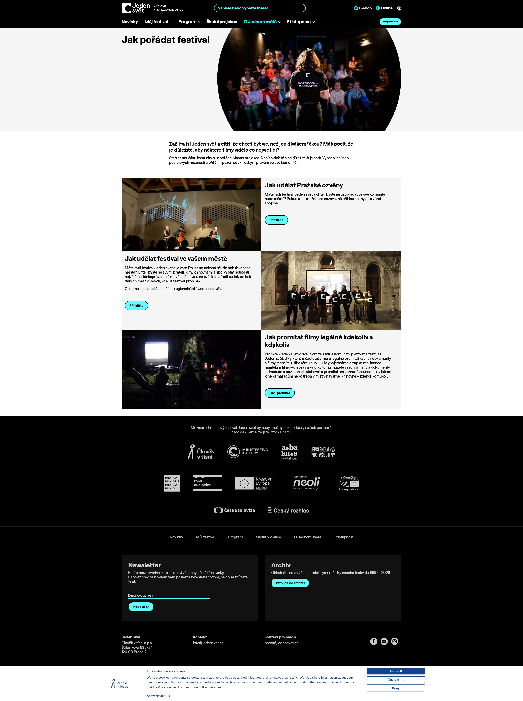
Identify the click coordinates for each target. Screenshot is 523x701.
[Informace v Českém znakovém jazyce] (399, 8)
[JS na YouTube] (386, 641)
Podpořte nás (390, 21)
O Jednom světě (260, 21)
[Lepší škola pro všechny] (323, 451)
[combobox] (260, 8)
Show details (156, 696)
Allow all (396, 671)
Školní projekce (222, 21)
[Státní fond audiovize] (207, 483)
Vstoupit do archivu (290, 583)
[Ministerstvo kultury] (248, 452)
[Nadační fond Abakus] (289, 452)
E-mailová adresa (141, 589)
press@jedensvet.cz (281, 643)
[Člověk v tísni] (201, 452)
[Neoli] (306, 483)
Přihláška (276, 220)
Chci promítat (279, 393)
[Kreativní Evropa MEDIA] (254, 483)
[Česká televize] (235, 510)
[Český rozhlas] (288, 510)
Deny (395, 688)
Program (187, 21)
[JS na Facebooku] (375, 641)
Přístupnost (299, 21)
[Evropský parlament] (349, 483)
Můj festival (156, 21)
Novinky (130, 21)
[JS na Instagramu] (396, 641)
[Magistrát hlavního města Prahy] (172, 483)
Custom (393, 679)
